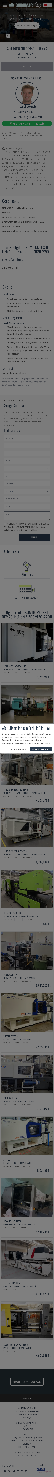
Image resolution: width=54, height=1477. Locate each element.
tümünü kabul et (41, 749)
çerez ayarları (18, 749)
